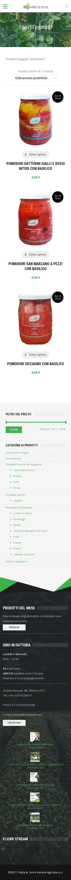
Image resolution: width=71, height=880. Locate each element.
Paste (17, 542)
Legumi (18, 500)
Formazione (13, 458)
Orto (16, 482)
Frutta (17, 476)
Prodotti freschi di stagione (24, 464)
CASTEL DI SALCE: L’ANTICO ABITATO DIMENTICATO (35, 764)
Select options (37, 154)
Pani (16, 536)
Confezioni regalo (17, 452)
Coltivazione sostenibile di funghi (35, 784)
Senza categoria (16, 561)
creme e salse (22, 513)
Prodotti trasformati (19, 507)
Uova (16, 487)
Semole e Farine (24, 554)
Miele (17, 525)
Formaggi (19, 519)
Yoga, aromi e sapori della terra (36, 744)
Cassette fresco (23, 470)
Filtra (14, 429)
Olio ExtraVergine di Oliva (30, 531)
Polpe (17, 548)
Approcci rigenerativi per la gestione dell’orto (35, 805)
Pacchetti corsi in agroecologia (35, 825)
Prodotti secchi (15, 494)
